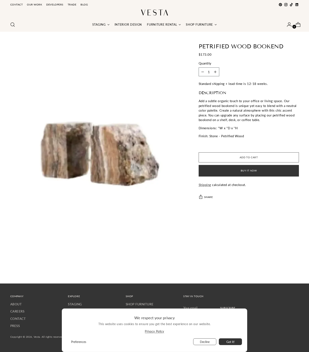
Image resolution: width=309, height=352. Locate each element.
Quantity (205, 63)
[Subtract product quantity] (215, 72)
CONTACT (18, 318)
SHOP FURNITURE (139, 304)
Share (208, 197)
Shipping (205, 185)
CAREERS (17, 311)
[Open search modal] (12, 24)
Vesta (37, 336)
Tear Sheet (206, 144)
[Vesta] (154, 12)
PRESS (15, 326)
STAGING (75, 304)
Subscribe (227, 307)
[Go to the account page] (287, 24)
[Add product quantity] (202, 72)
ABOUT (16, 304)
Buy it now (249, 170)
